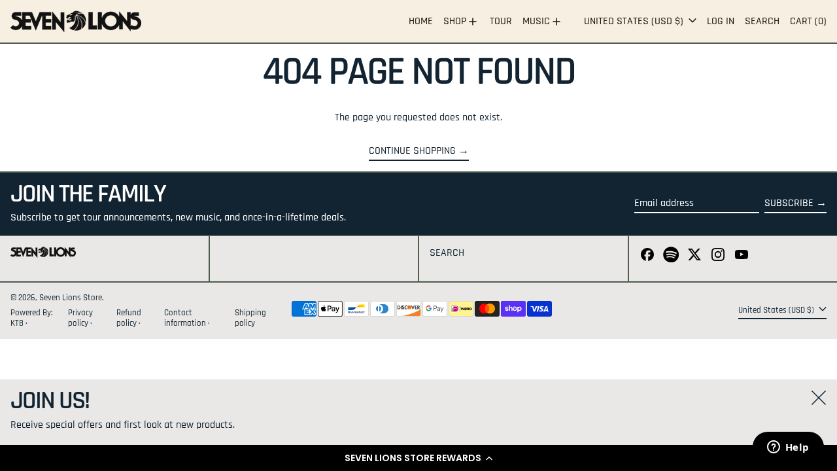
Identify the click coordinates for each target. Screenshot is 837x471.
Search (447, 253)
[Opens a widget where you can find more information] (788, 448)
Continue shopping (412, 151)
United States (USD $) (635, 21)
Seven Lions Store (70, 297)
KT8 (18, 323)
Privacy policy (80, 317)
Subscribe (788, 203)
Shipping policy (250, 317)
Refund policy (128, 317)
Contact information (185, 317)
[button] (418, 458)
